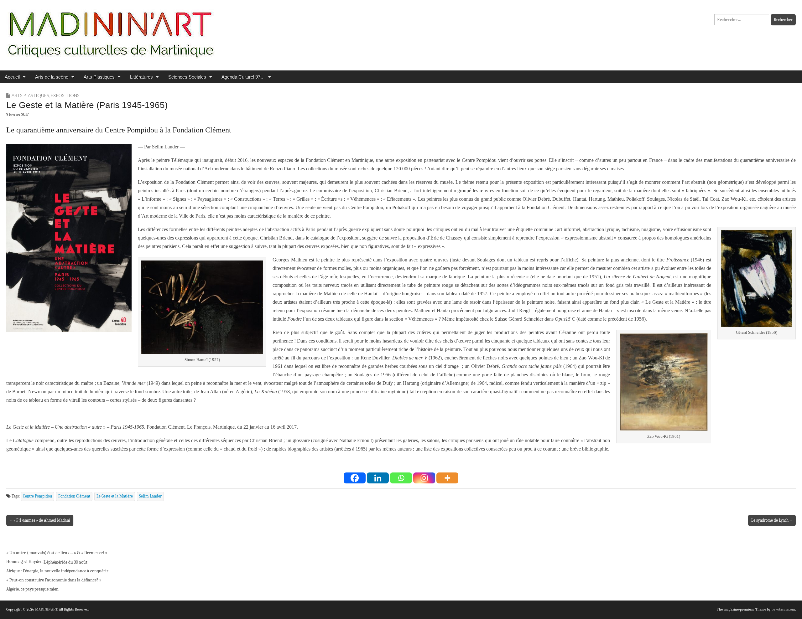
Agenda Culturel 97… (243, 77)
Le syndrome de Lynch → (772, 520)
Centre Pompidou (37, 496)
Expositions (65, 95)
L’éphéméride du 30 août (65, 562)
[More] (447, 477)
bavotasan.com (783, 609)
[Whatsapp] (401, 477)
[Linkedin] (378, 477)
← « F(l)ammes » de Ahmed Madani (39, 520)
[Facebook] (355, 477)
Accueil (12, 77)
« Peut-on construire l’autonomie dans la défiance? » (54, 580)
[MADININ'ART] (110, 30)
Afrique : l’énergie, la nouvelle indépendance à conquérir (57, 571)
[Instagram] (424, 477)
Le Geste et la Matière (114, 496)
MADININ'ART (46, 609)
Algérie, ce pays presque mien (32, 589)
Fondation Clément (74, 496)
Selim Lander (150, 496)
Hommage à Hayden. (25, 561)
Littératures (141, 77)
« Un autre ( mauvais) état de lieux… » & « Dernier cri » (56, 552)
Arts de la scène (51, 77)
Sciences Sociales (187, 77)
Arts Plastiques (99, 77)
